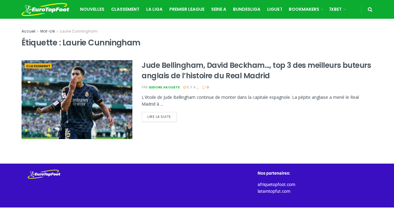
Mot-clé (47, 31)
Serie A (218, 9)
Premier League (186, 9)
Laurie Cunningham (79, 31)
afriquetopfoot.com (276, 184)
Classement (125, 9)
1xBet (335, 9)
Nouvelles (92, 9)
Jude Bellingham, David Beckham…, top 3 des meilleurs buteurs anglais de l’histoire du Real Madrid (256, 70)
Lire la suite (162, 115)
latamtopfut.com (274, 191)
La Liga (154, 9)
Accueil (28, 31)
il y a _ (192, 87)
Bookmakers (304, 9)
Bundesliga (246, 9)
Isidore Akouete (164, 87)
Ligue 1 (274, 9)
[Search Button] (370, 9)
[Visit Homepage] (45, 9)
